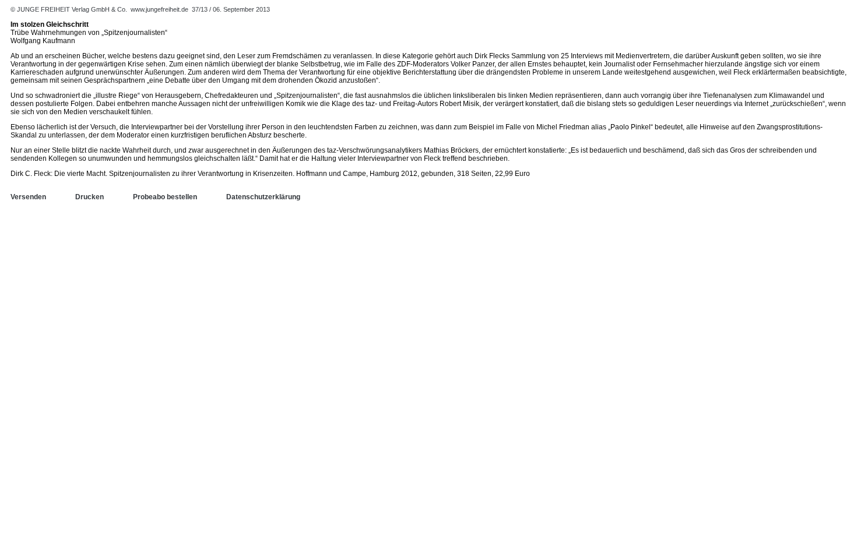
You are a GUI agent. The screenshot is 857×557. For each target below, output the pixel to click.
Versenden (28, 197)
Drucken (89, 197)
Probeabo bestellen (165, 197)
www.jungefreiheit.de (159, 9)
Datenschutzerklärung (263, 197)
